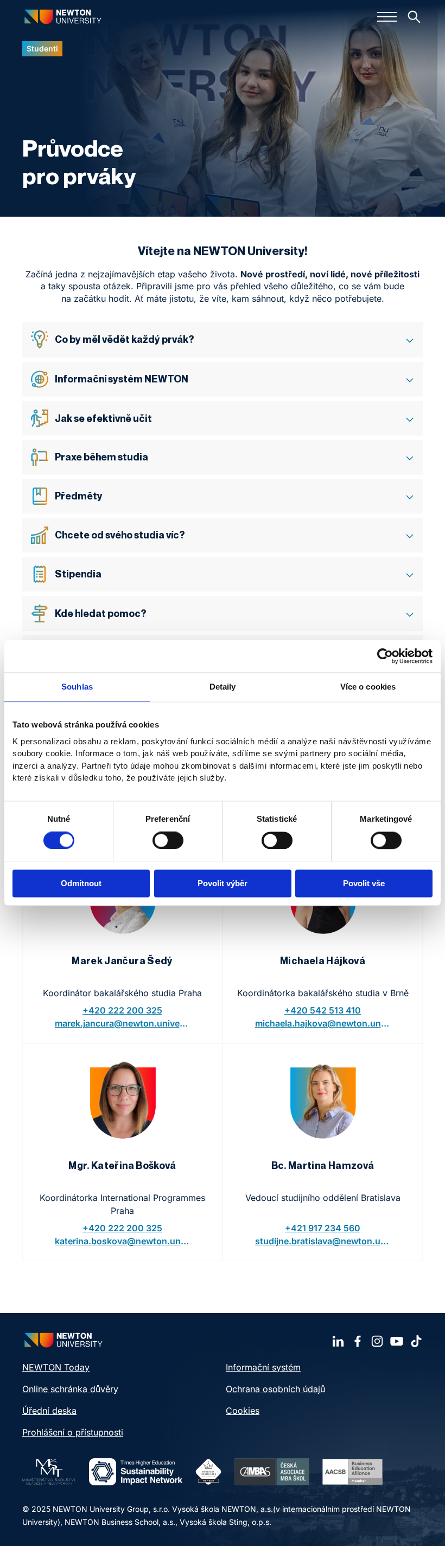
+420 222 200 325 (122, 1010)
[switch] (167, 840)
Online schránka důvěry (70, 1388)
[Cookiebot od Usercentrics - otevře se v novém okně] (385, 656)
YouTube (396, 1341)
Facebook (357, 1341)
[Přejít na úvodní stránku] (63, 16)
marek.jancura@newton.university (122, 1023)
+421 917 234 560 (322, 1228)
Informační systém (263, 1367)
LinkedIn (338, 1341)
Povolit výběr (222, 883)
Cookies (242, 1410)
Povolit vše (364, 883)
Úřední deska (49, 1410)
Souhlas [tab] (77, 686)
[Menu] (387, 17)
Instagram (377, 1341)
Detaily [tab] (222, 686)
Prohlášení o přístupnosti (72, 1432)
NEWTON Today (56, 1367)
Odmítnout (81, 883)
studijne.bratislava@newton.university (323, 1241)
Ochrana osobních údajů (275, 1388)
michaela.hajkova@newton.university (323, 1023)
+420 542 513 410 (322, 1010)
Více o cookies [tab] (368, 686)
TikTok (416, 1341)
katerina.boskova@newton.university (122, 1241)
